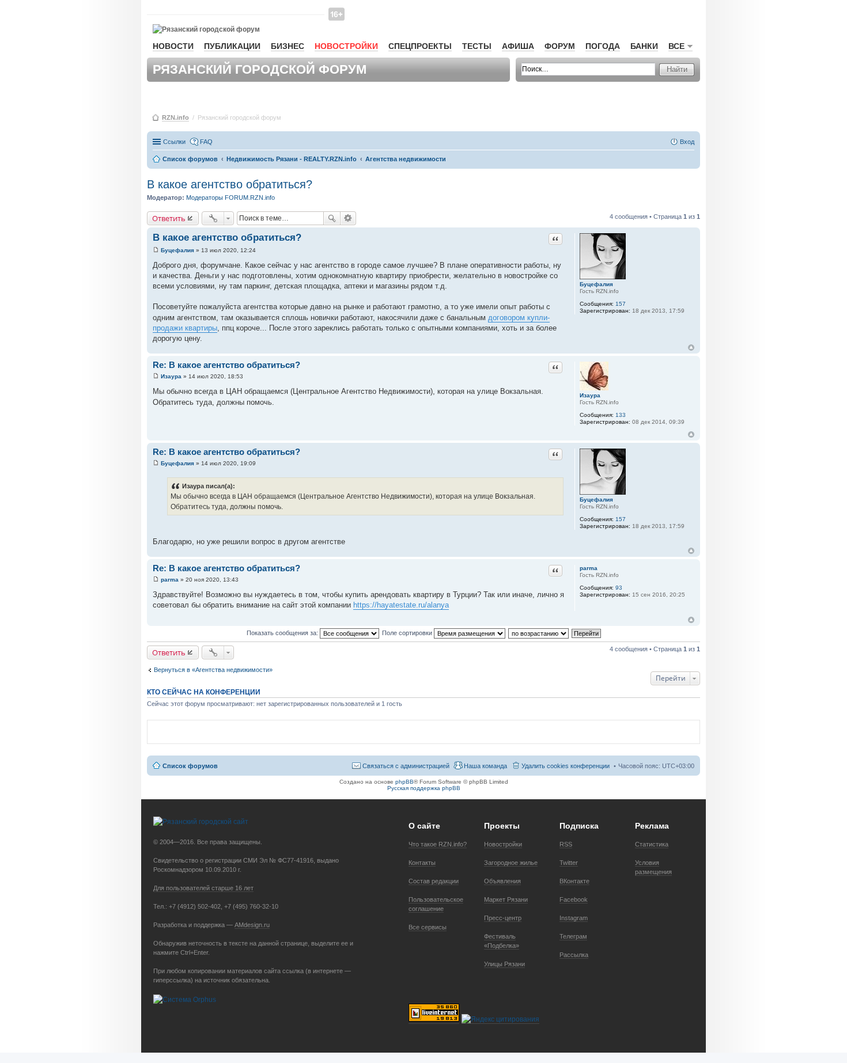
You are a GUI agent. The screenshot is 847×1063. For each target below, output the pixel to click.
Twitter (568, 862)
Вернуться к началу (691, 347)
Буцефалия (596, 284)
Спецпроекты (420, 46)
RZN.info (175, 117)
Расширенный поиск (348, 218)
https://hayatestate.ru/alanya (401, 605)
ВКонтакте (574, 881)
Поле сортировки (408, 632)
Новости (173, 46)
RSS (565, 844)
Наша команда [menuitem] (485, 765)
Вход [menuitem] (687, 141)
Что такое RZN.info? (438, 844)
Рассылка (573, 954)
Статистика (651, 844)
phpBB (404, 782)
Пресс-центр (502, 917)
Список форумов (190, 765)
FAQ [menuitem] (206, 141)
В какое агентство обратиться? (229, 184)
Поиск (332, 218)
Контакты (422, 862)
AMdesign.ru (252, 924)
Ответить (169, 218)
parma (589, 568)
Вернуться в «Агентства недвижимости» (213, 669)
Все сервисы (428, 927)
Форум (559, 46)
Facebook (573, 899)
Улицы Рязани (504, 964)
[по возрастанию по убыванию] (539, 632)
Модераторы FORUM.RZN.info (230, 197)
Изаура (590, 395)
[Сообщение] (156, 250)
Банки (644, 46)
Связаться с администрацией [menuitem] (405, 765)
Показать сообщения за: (283, 632)
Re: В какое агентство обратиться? (226, 365)
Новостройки (346, 46)
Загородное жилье (511, 862)
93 (618, 587)
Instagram (573, 917)
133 (620, 415)
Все (676, 46)
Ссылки (174, 141)
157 (620, 304)
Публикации (232, 46)
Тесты (476, 46)
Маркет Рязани (506, 899)
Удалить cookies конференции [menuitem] (565, 765)
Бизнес (287, 46)
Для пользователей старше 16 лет (203, 887)
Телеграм (573, 936)
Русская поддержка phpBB (423, 788)
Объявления (502, 881)
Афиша (518, 46)
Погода (602, 46)
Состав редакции (434, 881)
